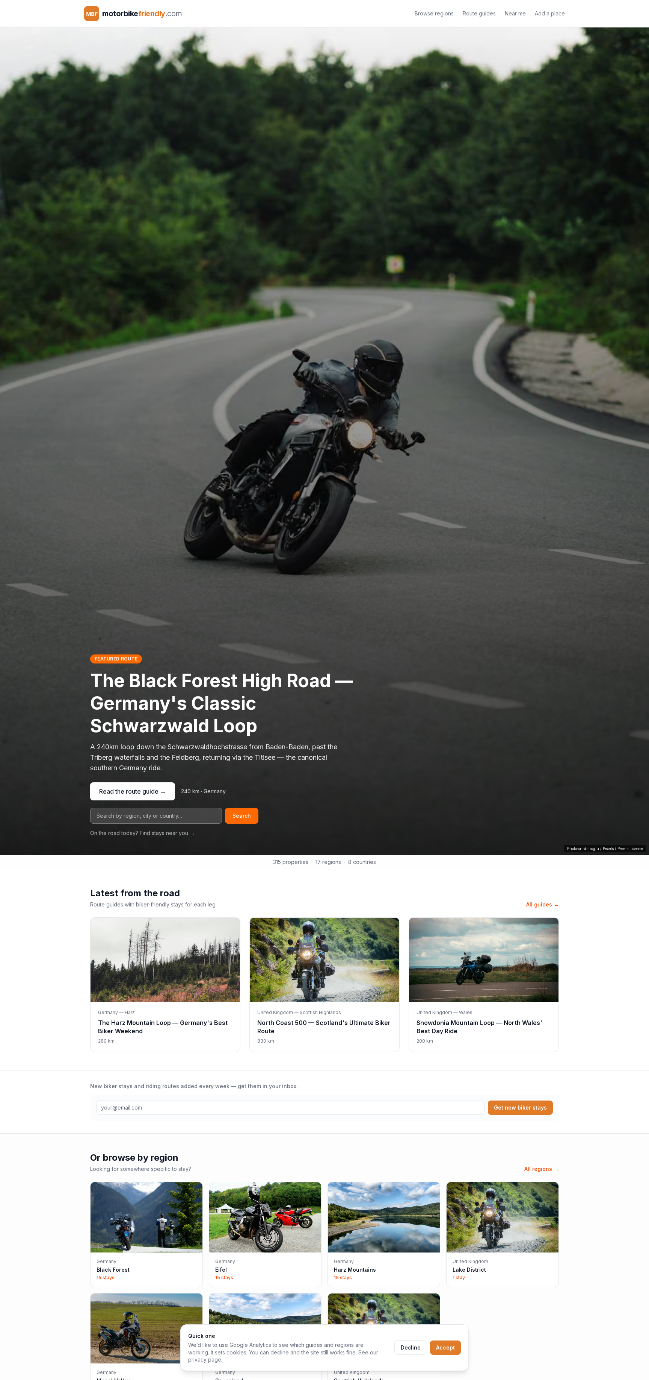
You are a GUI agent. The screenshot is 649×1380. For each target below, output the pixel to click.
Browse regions (434, 13)
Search (241, 815)
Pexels (608, 848)
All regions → (541, 1169)
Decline (411, 1347)
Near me (515, 13)
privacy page (204, 1359)
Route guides (479, 13)
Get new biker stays (520, 1107)
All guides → (542, 904)
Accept (445, 1347)
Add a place (550, 13)
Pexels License (630, 848)
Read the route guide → (132, 791)
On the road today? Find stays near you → (142, 833)
